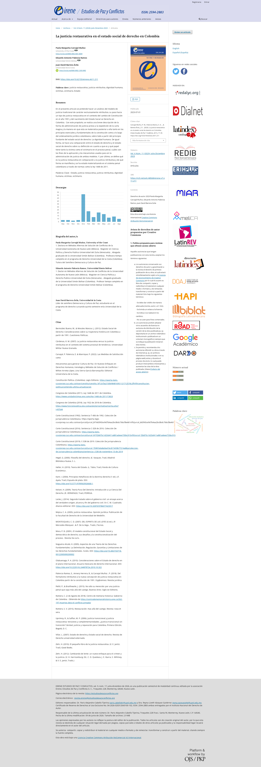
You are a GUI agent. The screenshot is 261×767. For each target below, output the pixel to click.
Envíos (125, 19)
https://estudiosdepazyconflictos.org (101, 693)
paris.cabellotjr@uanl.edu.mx (123, 702)
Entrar (206, 2)
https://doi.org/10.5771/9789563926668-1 (74, 483)
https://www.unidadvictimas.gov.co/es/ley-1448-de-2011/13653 (84, 396)
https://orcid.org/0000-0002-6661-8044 (69, 54)
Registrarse (196, 2)
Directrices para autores (107, 19)
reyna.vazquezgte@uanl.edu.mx (186, 702)
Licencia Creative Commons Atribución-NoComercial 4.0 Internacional (109, 737)
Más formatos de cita (141, 140)
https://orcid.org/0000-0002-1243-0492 (72, 70)
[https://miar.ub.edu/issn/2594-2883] (188, 207)
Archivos (66, 28)
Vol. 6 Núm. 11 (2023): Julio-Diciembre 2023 (91, 28)
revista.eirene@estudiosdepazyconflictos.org (94, 698)
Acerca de (66, 19)
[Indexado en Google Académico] (185, 346)
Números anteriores (142, 19)
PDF (136, 99)
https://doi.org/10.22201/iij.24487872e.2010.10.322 (79, 567)
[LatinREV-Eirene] (185, 246)
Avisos (158, 19)
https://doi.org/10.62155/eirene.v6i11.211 (79, 79)
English (176, 48)
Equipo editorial (84, 19)
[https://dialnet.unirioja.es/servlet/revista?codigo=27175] (188, 121)
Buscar (204, 19)
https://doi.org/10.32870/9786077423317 (94, 506)
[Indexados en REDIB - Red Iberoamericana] (185, 162)
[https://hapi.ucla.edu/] (185, 300)
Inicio (58, 28)
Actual (54, 19)
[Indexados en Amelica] (185, 220)
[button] (180, 393)
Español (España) (180, 52)
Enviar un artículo (182, 32)
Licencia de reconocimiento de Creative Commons (151, 278)
